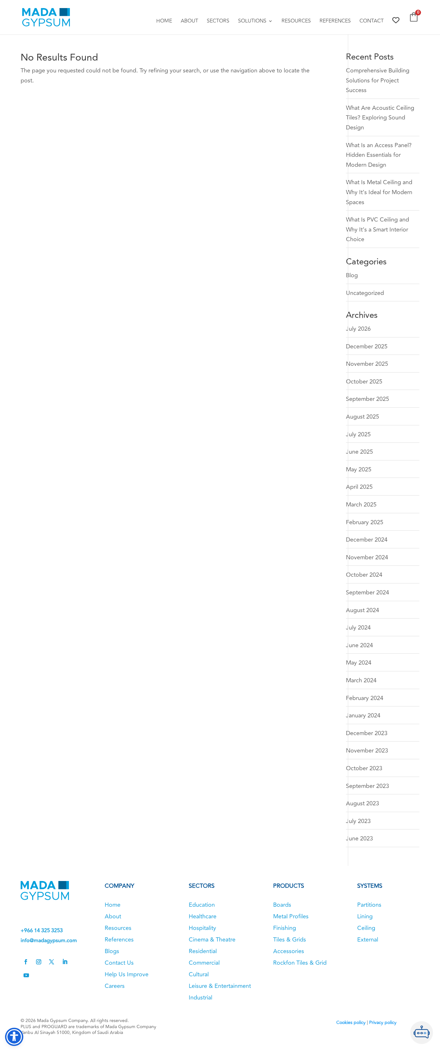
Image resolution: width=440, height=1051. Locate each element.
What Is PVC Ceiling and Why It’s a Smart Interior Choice (377, 229)
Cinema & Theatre (212, 939)
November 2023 (367, 750)
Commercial (204, 962)
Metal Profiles (291, 916)
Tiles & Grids (289, 939)
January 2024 (363, 715)
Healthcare (202, 916)
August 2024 (362, 610)
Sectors (218, 22)
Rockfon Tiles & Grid (300, 962)
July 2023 (358, 821)
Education (202, 904)
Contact (371, 22)
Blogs (112, 951)
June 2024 (359, 645)
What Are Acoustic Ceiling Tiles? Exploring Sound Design (380, 117)
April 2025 (359, 486)
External (367, 939)
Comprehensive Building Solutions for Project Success (377, 80)
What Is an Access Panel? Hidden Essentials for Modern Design (379, 155)
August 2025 (362, 416)
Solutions (252, 22)
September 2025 (367, 398)
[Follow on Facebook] (26, 962)
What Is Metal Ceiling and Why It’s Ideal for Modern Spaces (379, 192)
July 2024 (358, 627)
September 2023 (367, 786)
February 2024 (364, 698)
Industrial (200, 997)
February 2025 (364, 522)
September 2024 (367, 592)
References (335, 22)
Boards (282, 904)
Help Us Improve (126, 974)
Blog (352, 275)
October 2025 (364, 381)
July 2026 (358, 328)
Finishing (284, 928)
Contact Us (119, 962)
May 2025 (358, 469)
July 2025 (358, 434)
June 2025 (359, 451)
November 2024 (367, 557)
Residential (203, 951)
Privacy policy (383, 1022)
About (189, 22)
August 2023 (362, 803)
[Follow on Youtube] (26, 975)
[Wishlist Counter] (395, 20)
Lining (365, 916)
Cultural (199, 974)
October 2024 (364, 574)
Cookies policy (351, 1022)
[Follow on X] (51, 962)
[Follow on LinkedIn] (64, 961)
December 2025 (366, 346)
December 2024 (366, 539)
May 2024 (358, 662)
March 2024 (361, 680)
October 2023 (364, 768)
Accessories (288, 951)
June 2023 (359, 838)
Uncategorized (365, 293)
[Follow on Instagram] (38, 962)
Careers (115, 985)
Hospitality (202, 928)
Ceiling (366, 928)
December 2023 (366, 733)
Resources (296, 22)
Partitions (369, 904)
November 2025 (367, 363)
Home (164, 22)
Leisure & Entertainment (220, 985)
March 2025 (361, 504)
